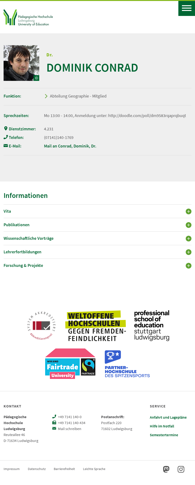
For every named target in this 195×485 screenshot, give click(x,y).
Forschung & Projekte (23, 265)
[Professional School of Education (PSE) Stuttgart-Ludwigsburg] (151, 325)
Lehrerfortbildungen (22, 252)
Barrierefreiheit (64, 469)
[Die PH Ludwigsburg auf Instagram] (181, 469)
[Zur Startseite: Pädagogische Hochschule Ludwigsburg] (28, 17)
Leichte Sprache (94, 469)
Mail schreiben (69, 428)
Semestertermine (164, 434)
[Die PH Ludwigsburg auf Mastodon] (166, 469)
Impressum (12, 469)
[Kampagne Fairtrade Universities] (70, 363)
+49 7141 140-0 (69, 416)
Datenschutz (37, 469)
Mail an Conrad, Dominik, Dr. (70, 146)
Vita (7, 211)
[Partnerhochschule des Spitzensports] (127, 363)
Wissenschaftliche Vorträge (29, 238)
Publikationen (16, 224)
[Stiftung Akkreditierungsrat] (41, 325)
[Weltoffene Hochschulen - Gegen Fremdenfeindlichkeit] (95, 325)
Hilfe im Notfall (162, 426)
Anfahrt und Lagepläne (168, 417)
